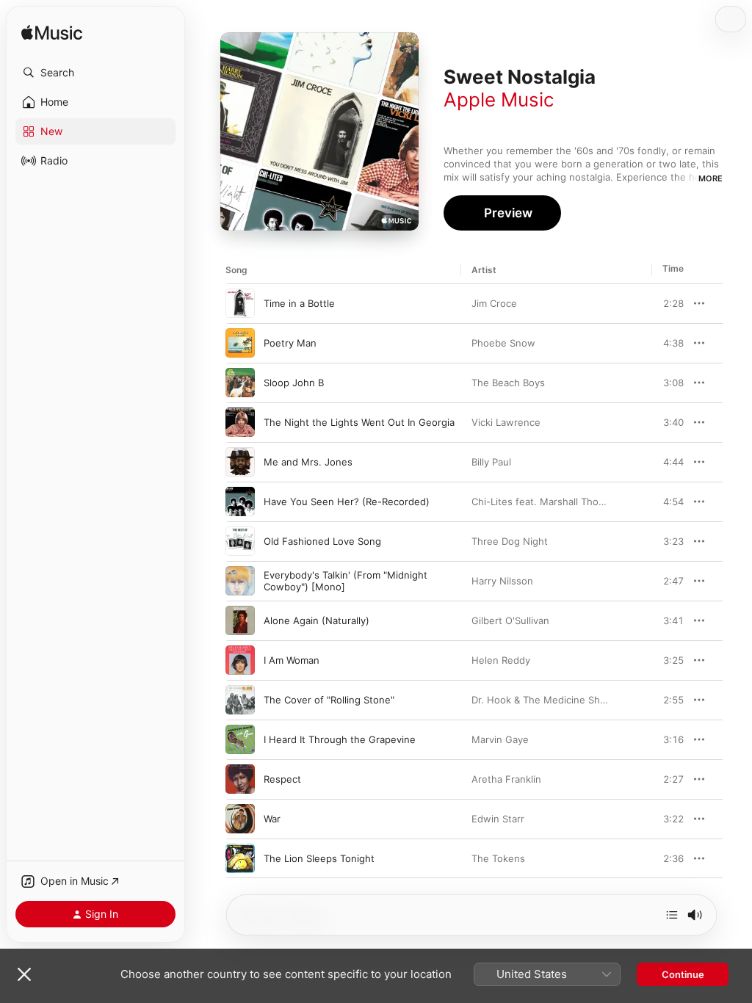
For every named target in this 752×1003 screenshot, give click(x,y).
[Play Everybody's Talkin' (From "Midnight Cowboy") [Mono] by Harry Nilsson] (240, 580)
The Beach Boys (508, 382)
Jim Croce (494, 303)
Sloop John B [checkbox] (294, 382)
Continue (683, 974)
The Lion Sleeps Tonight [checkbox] (319, 858)
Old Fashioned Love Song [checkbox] (322, 541)
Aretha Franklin (506, 779)
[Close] (24, 974)
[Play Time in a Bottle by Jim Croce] (240, 303)
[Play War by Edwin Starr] (240, 818)
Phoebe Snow (503, 343)
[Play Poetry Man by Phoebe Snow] (240, 343)
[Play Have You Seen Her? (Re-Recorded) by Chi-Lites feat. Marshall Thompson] (240, 501)
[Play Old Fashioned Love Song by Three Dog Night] (240, 541)
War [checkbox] (272, 819)
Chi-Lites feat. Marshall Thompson (550, 501)
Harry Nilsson (502, 581)
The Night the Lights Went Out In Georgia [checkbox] (359, 422)
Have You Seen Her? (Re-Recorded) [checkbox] (347, 501)
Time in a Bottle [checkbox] (299, 303)
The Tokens (498, 858)
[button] (95, 72)
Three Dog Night (509, 541)
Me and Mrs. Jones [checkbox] (308, 462)
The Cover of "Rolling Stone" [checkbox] (329, 700)
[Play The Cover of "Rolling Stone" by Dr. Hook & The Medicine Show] (240, 699)
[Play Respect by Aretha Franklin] (240, 779)
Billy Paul (491, 462)
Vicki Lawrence (505, 422)
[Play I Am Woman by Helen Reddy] (240, 660)
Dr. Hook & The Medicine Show (542, 700)
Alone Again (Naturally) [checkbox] (316, 620)
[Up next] (672, 915)
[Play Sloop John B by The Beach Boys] (240, 382)
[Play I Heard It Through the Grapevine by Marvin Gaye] (240, 739)
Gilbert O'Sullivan (510, 620)
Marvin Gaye (500, 739)
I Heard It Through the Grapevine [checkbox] (340, 739)
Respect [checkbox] (282, 779)
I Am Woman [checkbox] (291, 660)
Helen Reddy (500, 660)
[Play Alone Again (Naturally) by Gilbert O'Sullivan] (240, 620)
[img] (51, 33)
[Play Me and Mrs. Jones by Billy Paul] (240, 462)
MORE (710, 178)
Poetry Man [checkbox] (290, 343)
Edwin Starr (497, 819)
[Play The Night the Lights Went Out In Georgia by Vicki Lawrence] (240, 422)
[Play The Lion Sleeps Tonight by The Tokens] (240, 858)
